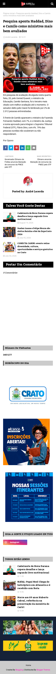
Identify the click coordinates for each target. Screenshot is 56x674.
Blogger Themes (43, 670)
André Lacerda (11, 37)
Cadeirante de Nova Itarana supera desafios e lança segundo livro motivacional (35, 216)
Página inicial (9, 13)
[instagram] (15, 542)
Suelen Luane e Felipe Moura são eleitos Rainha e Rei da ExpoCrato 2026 (34, 231)
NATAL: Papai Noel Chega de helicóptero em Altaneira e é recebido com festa (33, 585)
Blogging (19, 670)
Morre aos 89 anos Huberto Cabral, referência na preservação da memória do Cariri (33, 602)
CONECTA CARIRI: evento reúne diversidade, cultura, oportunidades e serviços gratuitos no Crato (35, 248)
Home (28, 665)
